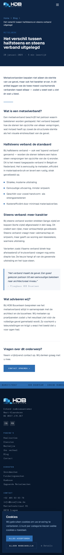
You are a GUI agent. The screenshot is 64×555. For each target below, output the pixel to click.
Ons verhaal (11, 450)
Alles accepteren (19, 538)
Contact (8, 458)
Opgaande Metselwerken (17, 484)
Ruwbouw (8, 480)
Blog (15, 18)
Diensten (9, 442)
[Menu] (57, 5)
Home (6, 18)
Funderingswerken (14, 476)
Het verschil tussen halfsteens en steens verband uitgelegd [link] (27, 23)
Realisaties (11, 438)
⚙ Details (47, 545)
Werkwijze (9, 446)
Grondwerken (11, 472)
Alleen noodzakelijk (21, 546)
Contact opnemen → (19, 368)
